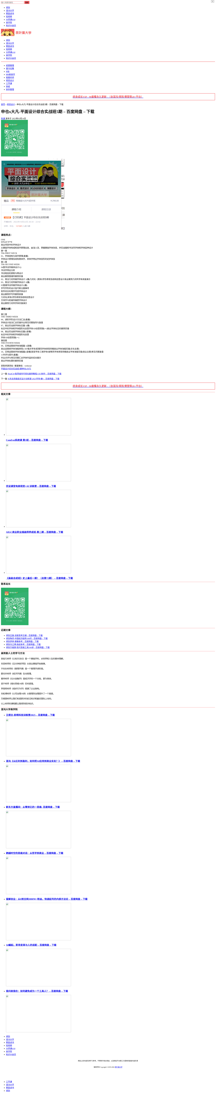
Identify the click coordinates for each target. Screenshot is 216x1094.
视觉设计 (10, 80)
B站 (7, 71)
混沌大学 (10, 10)
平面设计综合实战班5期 (11, 369)
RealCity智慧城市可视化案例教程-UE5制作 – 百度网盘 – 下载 (34, 374)
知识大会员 (11, 25)
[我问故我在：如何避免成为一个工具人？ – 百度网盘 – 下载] (38, 1032)
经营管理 (10, 65)
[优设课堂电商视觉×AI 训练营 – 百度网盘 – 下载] (38, 481)
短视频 (9, 16)
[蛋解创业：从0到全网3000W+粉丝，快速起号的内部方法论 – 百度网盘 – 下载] (38, 940)
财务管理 (10, 89)
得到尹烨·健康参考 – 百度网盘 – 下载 (22, 641)
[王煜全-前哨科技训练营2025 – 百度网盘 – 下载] (38, 756)
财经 (8, 86)
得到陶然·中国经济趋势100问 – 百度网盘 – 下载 (27, 638)
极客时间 (10, 77)
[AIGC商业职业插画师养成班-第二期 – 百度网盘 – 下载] (38, 527)
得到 (8, 7)
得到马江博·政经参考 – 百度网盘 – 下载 (23, 644)
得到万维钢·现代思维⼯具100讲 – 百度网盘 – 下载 (28, 647)
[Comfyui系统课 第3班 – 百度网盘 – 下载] (38, 435)
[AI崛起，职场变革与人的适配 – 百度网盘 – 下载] (38, 986)
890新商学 (10, 74)
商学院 (9, 22)
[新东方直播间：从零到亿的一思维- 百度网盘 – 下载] (38, 848)
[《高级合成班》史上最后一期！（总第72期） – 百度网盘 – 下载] (38, 573)
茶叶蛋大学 (118, 1067)
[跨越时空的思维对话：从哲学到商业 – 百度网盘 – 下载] (38, 893)
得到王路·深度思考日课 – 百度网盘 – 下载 (24, 635)
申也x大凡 (26, 369)
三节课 (9, 83)
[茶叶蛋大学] (17, 35)
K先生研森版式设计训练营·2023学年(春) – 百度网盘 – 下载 (33, 379)
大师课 (10, 19)
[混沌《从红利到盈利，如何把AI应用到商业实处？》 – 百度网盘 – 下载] (38, 801)
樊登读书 (10, 13)
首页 (3, 104)
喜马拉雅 (10, 68)
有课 (3, 118)
